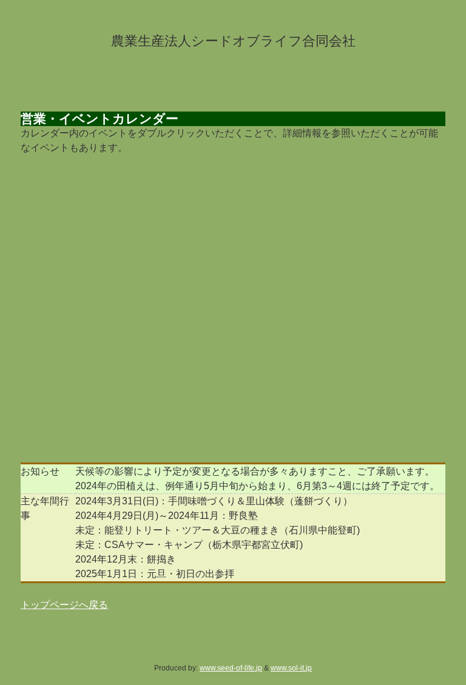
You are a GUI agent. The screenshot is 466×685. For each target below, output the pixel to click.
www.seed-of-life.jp (231, 668)
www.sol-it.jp (291, 668)
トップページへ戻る (64, 605)
